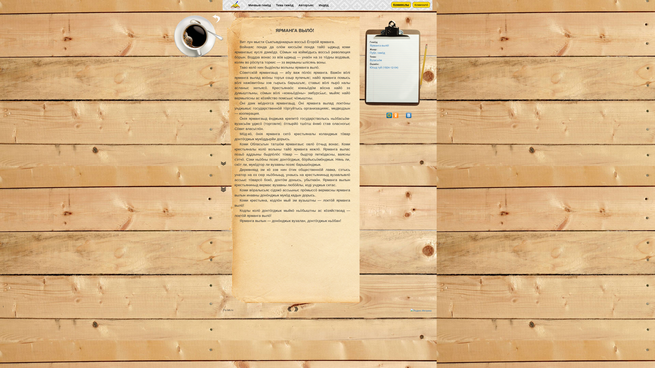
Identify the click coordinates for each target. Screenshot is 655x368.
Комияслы (401, 4)
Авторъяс (306, 5)
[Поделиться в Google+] (382, 115)
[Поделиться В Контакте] (408, 115)
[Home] (235, 5)
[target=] (402, 115)
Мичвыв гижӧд (259, 5)
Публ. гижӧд (377, 53)
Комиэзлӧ (421, 4)
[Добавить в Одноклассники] (395, 115)
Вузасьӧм (376, 60)
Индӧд (324, 5)
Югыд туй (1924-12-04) (384, 67)
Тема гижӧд (284, 5)
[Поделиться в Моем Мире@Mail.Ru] (389, 115)
